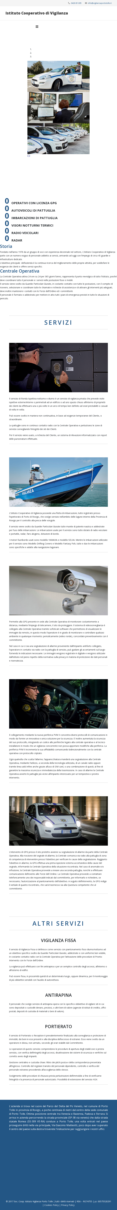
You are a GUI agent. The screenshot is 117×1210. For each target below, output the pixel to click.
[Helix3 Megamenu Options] (37, 26)
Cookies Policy (51, 1205)
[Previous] (28, 155)
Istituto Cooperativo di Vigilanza (36, 13)
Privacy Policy (67, 1205)
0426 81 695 (76, 3)
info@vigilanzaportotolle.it (100, 3)
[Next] (29, 155)
